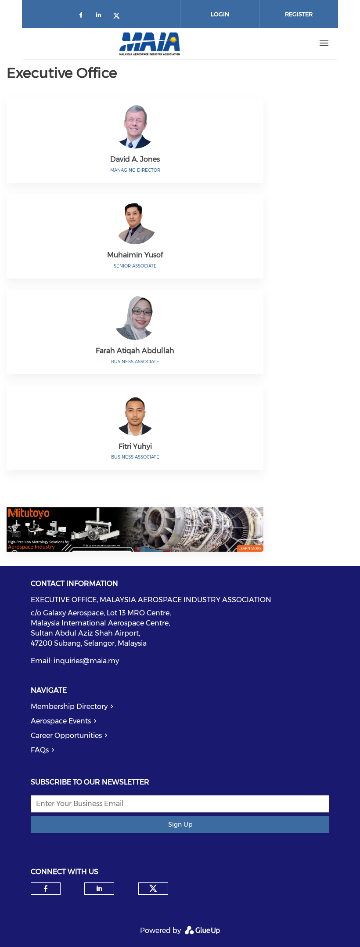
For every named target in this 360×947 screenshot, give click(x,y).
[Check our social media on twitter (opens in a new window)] (119, 16)
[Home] (150, 43)
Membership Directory (69, 706)
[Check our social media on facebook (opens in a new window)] (82, 16)
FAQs (40, 750)
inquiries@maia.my (86, 661)
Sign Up (180, 824)
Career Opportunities (66, 735)
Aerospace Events (61, 721)
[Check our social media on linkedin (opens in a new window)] (101, 16)
